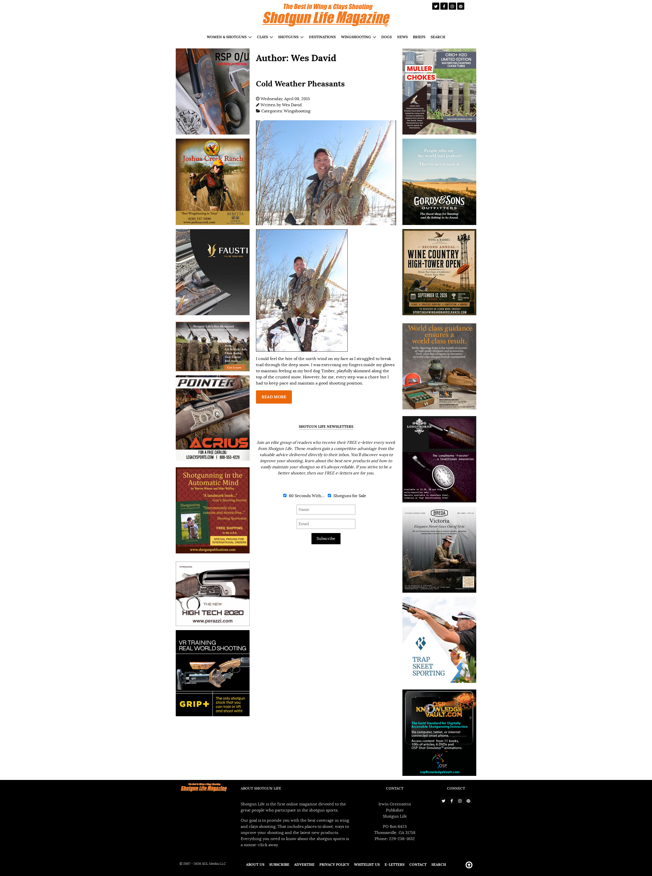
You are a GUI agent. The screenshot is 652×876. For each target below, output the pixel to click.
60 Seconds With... (306, 495)
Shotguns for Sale (349, 495)
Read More (274, 397)
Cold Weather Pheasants (300, 83)
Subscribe (326, 538)
